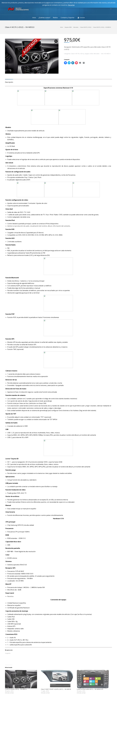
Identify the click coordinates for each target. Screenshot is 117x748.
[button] (31, 56)
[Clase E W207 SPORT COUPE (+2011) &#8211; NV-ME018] (58, 679)
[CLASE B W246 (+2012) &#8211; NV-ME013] (22, 679)
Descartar (71, 5)
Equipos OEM (89, 53)
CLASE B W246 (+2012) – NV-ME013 (16, 689)
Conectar (82, 17)
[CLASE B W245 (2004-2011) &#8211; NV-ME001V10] (94, 679)
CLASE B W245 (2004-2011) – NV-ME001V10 (90, 689)
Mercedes (96, 53)
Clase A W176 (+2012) (77, 53)
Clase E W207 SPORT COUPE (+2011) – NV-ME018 (56, 689)
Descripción (9, 82)
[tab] (9, 81)
